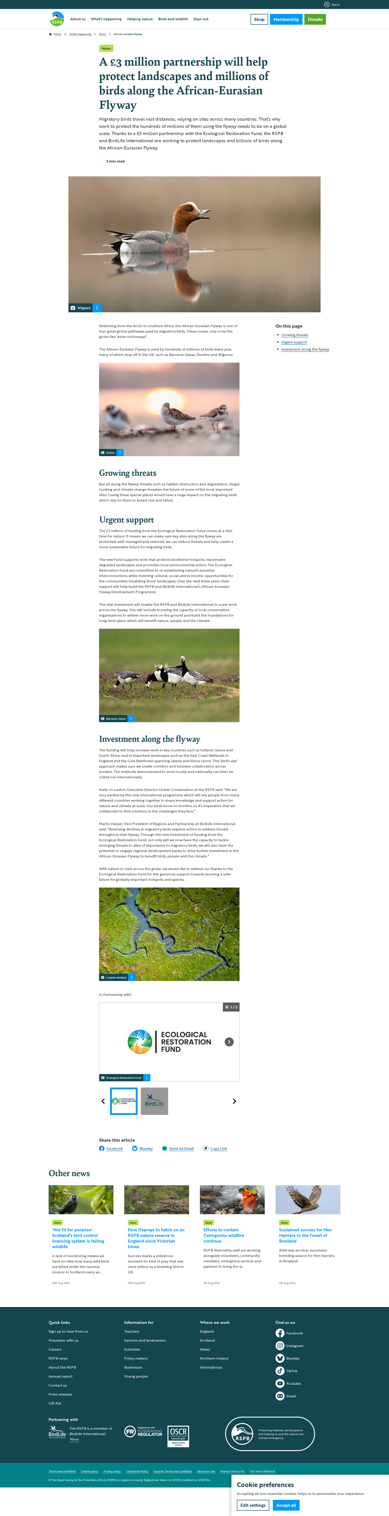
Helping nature (140, 19)
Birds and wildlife (173, 19)
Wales (205, 1349)
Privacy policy (112, 1471)
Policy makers (136, 1358)
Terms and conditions (62, 1471)
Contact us (58, 1385)
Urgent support (294, 342)
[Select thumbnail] (123, 1101)
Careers (55, 1349)
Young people (136, 1376)
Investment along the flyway (305, 349)
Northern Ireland (214, 1358)
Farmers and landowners (145, 1340)
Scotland (207, 1340)
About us (78, 19)
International (211, 1367)
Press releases (60, 1394)
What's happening (106, 19)
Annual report (60, 1376)
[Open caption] (97, 307)
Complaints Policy (137, 1471)
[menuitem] (78, 19)
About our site (206, 1471)
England (207, 1331)
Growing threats (294, 334)
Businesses (133, 1367)
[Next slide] (229, 1042)
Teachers (131, 1331)
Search (335, 4)
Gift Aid (55, 1403)
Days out (200, 19)
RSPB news (58, 1358)
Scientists (132, 1349)
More (74, 1439)
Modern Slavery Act (232, 1471)
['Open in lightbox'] (170, 1042)
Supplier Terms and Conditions (173, 1471)
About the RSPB (62, 1367)
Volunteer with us (63, 1340)
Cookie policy (89, 1471)
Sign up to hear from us (68, 1331)
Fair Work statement (262, 1471)
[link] (215, 1148)
